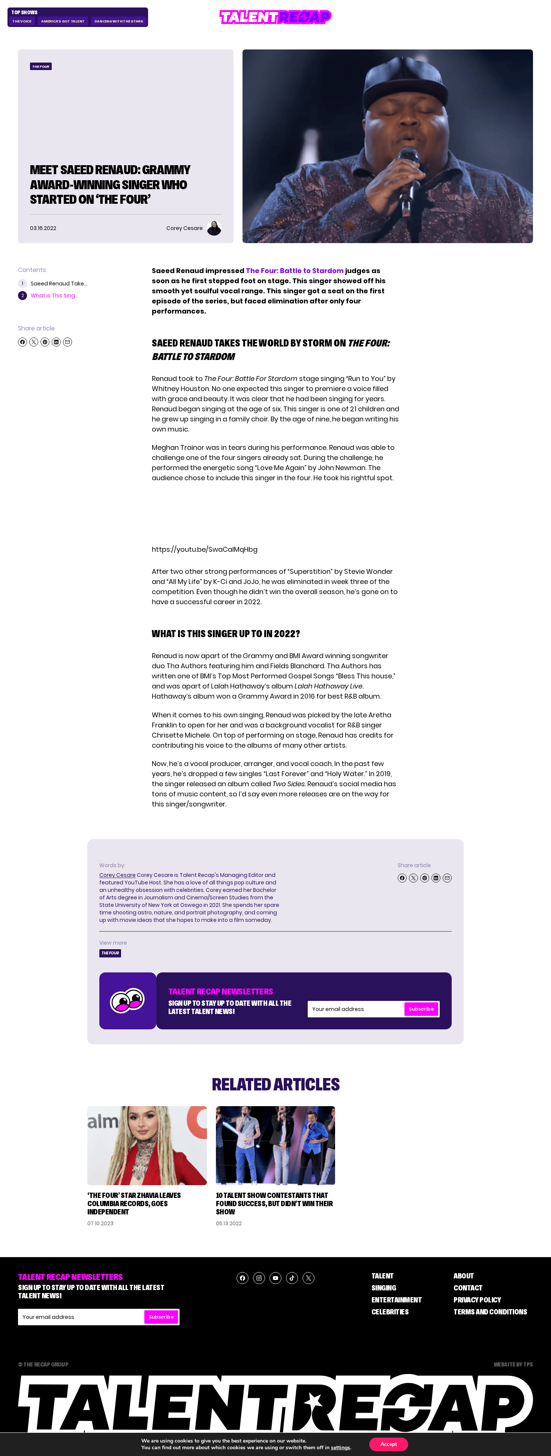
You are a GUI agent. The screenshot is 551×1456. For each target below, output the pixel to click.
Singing (383, 1288)
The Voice (21, 21)
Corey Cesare (117, 875)
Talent (382, 1276)
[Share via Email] (67, 341)
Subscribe (421, 1009)
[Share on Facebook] (22, 341)
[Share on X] (33, 341)
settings (340, 1447)
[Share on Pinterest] (44, 341)
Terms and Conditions (490, 1312)
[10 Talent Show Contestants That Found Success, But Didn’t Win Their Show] (275, 1145)
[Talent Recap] (275, 17)
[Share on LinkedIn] (56, 341)
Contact (468, 1288)
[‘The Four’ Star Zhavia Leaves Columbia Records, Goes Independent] (147, 1145)
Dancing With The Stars (118, 21)
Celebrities (390, 1312)
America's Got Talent (63, 21)
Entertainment (396, 1300)
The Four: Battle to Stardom (295, 270)
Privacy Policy (477, 1300)
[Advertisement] (275, 513)
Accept (388, 1444)
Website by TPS (513, 1364)
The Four (40, 66)
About (464, 1276)
